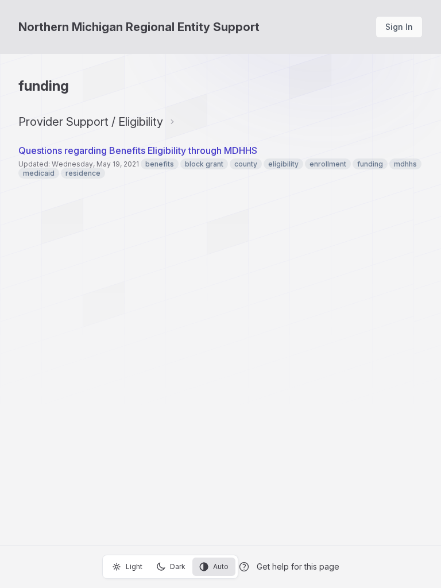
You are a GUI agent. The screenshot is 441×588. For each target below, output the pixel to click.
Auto (221, 566)
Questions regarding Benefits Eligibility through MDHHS (137, 150)
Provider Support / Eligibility (90, 122)
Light (134, 566)
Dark (177, 566)
